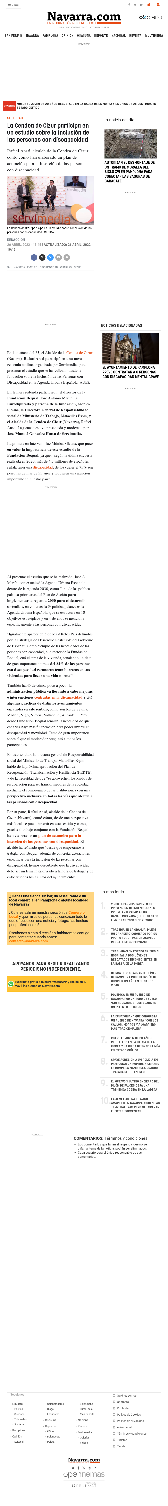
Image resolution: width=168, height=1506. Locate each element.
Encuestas (53, 1414)
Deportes (51, 1426)
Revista (135, 35)
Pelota (50, 1441)
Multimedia (154, 35)
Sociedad (19, 1424)
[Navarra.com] (84, 17)
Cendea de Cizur (79, 352)
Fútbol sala (86, 1408)
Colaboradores (55, 1403)
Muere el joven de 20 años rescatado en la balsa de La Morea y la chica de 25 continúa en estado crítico (86, 105)
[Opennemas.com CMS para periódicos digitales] (84, 1478)
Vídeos (84, 1442)
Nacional (118, 35)
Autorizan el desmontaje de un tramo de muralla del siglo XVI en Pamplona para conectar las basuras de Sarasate (129, 172)
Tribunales (20, 1419)
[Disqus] (116, 1218)
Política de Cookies (129, 1414)
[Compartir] (34, 257)
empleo (32, 267)
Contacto (123, 1402)
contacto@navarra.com (28, 941)
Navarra (32, 35)
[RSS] (95, 1468)
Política (18, 1408)
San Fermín (13, 35)
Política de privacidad (130, 1421)
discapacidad (49, 267)
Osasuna (84, 35)
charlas (66, 267)
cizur (77, 267)
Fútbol (50, 1431)
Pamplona (50, 35)
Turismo (122, 1440)
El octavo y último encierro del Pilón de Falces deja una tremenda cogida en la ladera (135, 1085)
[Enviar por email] (58, 257)
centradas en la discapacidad (59, 697)
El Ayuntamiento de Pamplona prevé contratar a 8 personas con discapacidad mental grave (130, 372)
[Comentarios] (66, 257)
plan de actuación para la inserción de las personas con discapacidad (44, 838)
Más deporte (87, 1414)
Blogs (50, 1408)
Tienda (121, 1446)
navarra (19, 267)
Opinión (68, 35)
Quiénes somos (126, 1395)
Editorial (19, 1441)
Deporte (101, 35)
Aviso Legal (124, 1427)
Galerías (85, 1437)
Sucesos (19, 1414)
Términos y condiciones (125, 1138)
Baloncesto (53, 1436)
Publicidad (123, 1408)
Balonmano (86, 1403)
